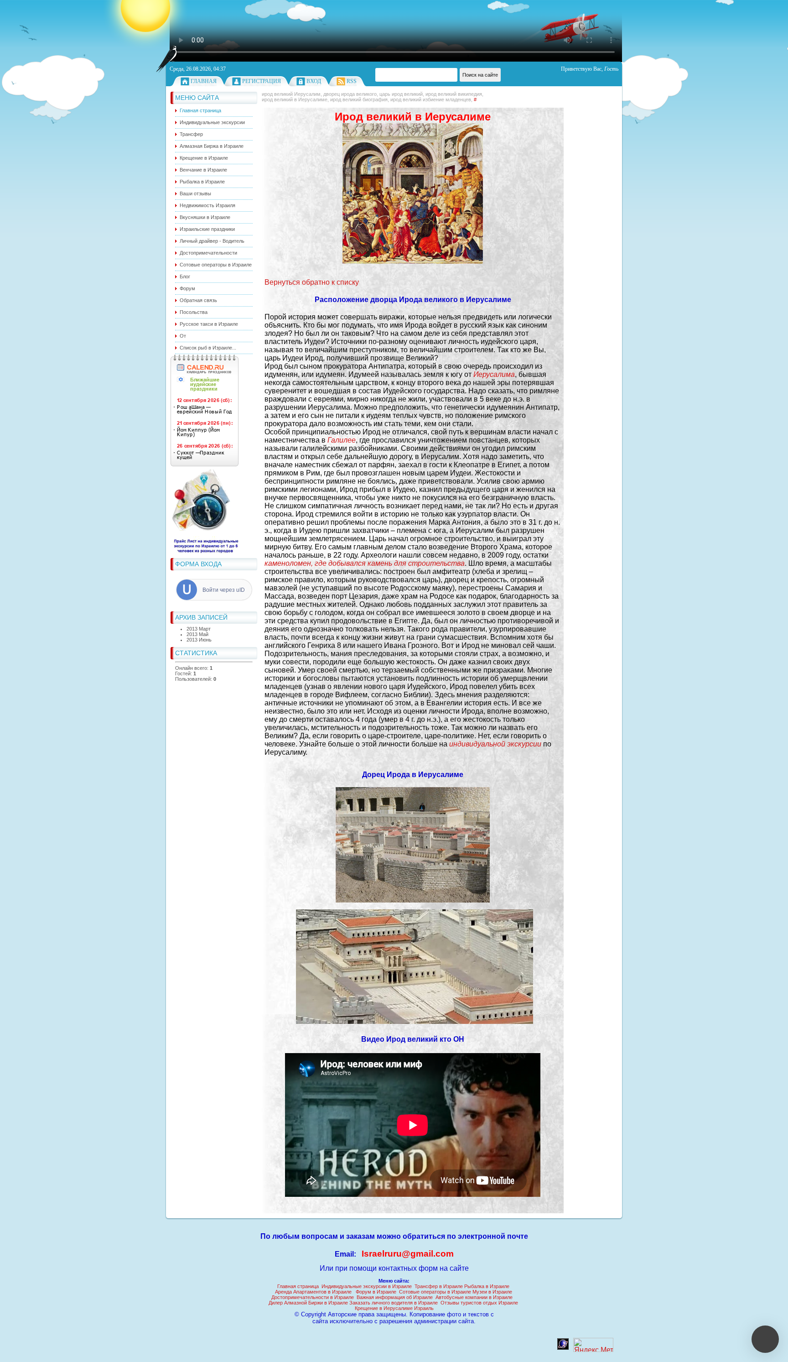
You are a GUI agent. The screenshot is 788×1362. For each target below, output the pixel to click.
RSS (352, 81)
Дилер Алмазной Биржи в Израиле (308, 1302)
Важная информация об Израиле (395, 1297)
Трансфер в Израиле (439, 1286)
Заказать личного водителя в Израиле (393, 1302)
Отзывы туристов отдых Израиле (479, 1302)
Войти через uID (223, 590)
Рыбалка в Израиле (486, 1286)
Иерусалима (494, 374)
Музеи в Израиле (492, 1291)
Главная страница (298, 1286)
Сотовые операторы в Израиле (435, 1291)
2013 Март (199, 628)
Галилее (341, 440)
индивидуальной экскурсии (495, 744)
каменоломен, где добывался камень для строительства (364, 563)
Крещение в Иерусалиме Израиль (394, 1308)
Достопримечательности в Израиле (312, 1297)
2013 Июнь (199, 639)
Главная (204, 81)
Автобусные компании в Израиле (474, 1297)
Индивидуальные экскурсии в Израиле (366, 1286)
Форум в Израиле (376, 1291)
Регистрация (261, 81)
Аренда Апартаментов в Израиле (313, 1291)
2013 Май (197, 634)
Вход (313, 81)
